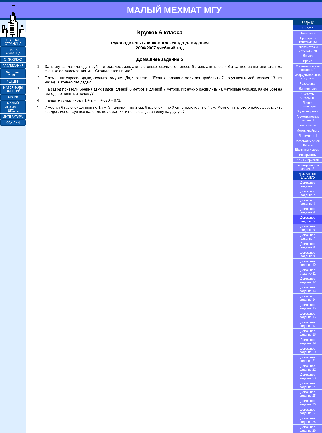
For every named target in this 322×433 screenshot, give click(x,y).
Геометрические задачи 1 (307, 118)
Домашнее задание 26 (308, 402)
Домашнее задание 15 (308, 306)
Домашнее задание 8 (307, 245)
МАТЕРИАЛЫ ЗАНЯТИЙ (13, 89)
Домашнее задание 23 (308, 376)
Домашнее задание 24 (308, 385)
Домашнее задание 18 (308, 332)
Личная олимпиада (308, 104)
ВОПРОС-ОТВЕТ (13, 73)
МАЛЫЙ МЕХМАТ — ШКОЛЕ (13, 107)
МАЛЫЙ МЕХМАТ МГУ (174, 10)
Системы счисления (307, 95)
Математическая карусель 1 (308, 67)
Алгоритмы (308, 125)
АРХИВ (13, 97)
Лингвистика (308, 89)
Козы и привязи (308, 160)
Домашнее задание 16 (308, 315)
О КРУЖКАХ (13, 59)
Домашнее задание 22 (308, 367)
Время (307, 61)
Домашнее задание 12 (308, 280)
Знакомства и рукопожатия (308, 48)
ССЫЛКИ (13, 123)
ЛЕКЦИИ (13, 81)
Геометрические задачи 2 (307, 167)
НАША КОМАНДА (13, 51)
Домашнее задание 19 (308, 341)
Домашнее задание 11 (308, 271)
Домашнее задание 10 (308, 262)
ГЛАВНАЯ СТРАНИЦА (13, 42)
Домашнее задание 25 (308, 393)
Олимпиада (308, 33)
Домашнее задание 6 (307, 228)
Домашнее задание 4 (307, 210)
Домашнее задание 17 (308, 324)
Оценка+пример (308, 111)
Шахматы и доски (307, 149)
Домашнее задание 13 (308, 289)
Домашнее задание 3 (307, 201)
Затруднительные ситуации (308, 76)
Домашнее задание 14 (308, 297)
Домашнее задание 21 (308, 358)
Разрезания (308, 83)
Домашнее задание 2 (307, 193)
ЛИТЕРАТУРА (13, 116)
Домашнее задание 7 (307, 236)
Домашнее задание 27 (308, 411)
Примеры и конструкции (308, 40)
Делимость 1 (308, 135)
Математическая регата (308, 142)
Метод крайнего (308, 130)
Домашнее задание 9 (307, 254)
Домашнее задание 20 (308, 350)
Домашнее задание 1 (307, 184)
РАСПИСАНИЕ (13, 65)
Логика (308, 56)
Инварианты (307, 155)
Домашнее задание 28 (308, 420)
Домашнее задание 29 (308, 428)
